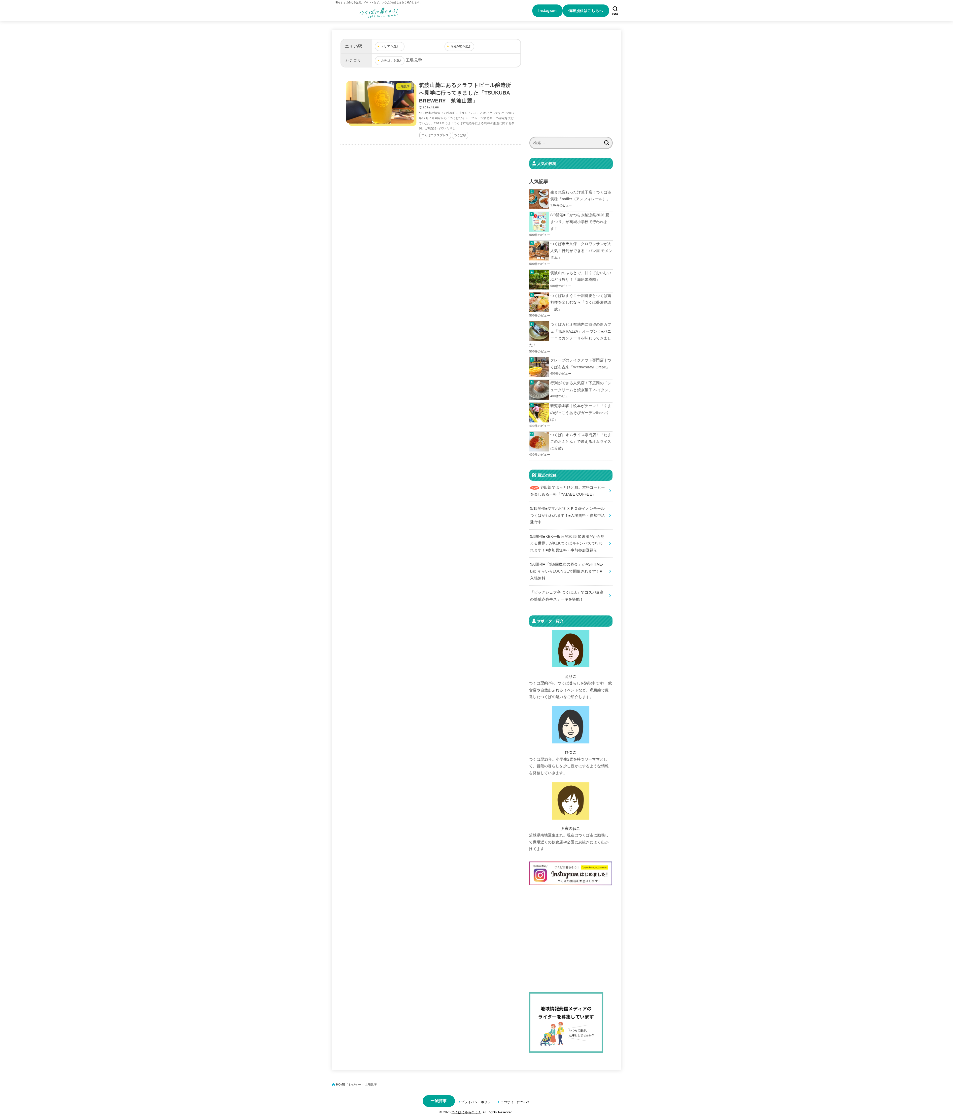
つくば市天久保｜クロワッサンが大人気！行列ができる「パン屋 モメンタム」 (581, 250)
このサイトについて (515, 1102)
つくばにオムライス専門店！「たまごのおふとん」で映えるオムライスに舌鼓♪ (580, 441)
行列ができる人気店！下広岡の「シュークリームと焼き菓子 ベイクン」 (581, 386)
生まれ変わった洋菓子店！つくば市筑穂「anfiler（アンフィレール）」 (581, 195)
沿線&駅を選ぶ (461, 46)
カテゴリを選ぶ (392, 60)
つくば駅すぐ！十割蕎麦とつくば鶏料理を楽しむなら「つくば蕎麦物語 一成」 (581, 302)
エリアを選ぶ (390, 46)
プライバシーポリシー (477, 1102)
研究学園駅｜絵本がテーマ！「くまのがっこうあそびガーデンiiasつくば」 (580, 412)
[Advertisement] (571, 86)
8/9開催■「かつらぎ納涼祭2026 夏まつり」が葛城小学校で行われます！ (579, 222)
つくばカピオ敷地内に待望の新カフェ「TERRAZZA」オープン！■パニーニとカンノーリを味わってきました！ (570, 334)
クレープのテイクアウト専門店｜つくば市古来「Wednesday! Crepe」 (580, 363)
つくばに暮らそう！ (466, 1112)
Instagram (547, 10)
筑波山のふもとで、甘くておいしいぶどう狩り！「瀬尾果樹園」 (581, 276)
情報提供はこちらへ (586, 10)
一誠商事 (439, 1101)
